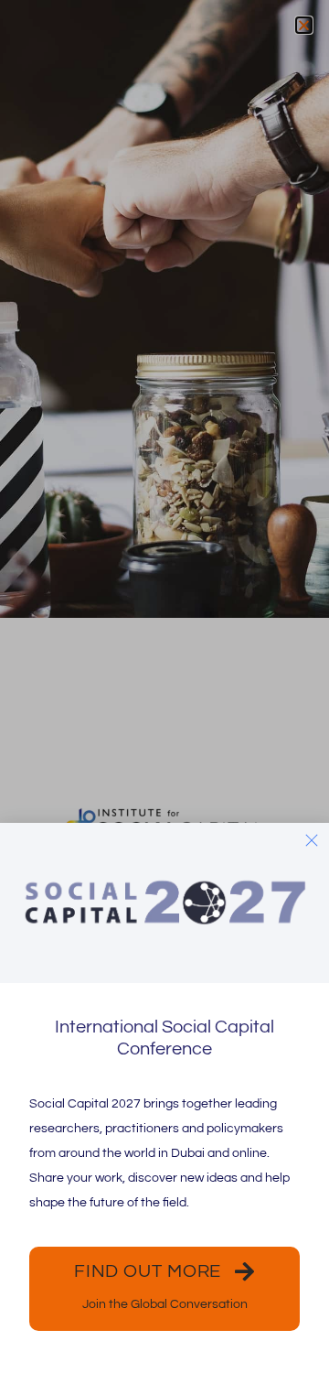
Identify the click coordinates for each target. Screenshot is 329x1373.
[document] (164, 686)
